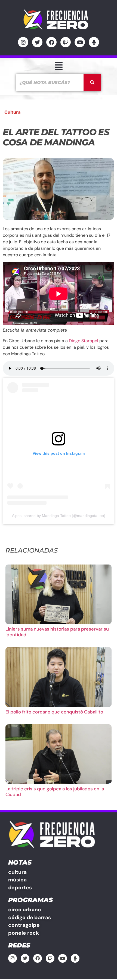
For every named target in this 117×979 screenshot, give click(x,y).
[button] (58, 66)
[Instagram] (23, 42)
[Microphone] (94, 42)
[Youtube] (80, 42)
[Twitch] (65, 42)
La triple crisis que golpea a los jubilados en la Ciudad (54, 791)
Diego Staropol (83, 341)
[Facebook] (51, 42)
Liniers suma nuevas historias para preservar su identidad (57, 631)
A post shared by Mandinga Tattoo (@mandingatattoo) (58, 515)
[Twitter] (37, 42)
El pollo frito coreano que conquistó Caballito (54, 712)
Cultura (12, 112)
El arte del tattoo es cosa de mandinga (56, 137)
